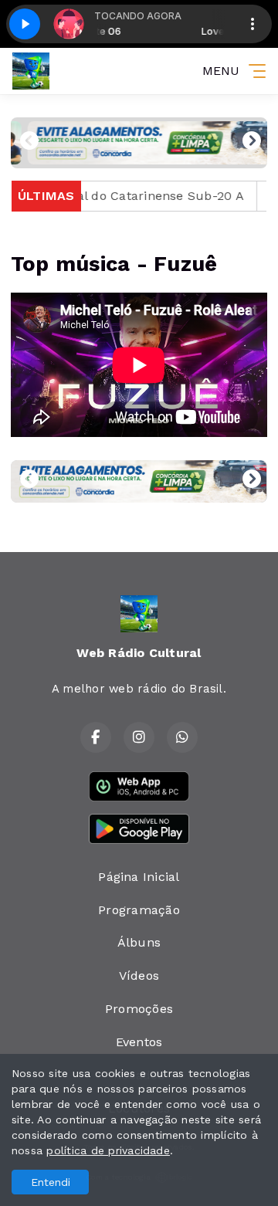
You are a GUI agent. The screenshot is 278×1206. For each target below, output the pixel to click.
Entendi (50, 1182)
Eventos (139, 1042)
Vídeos (139, 975)
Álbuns (139, 942)
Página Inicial (138, 876)
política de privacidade (108, 1150)
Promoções (139, 1008)
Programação (139, 910)
